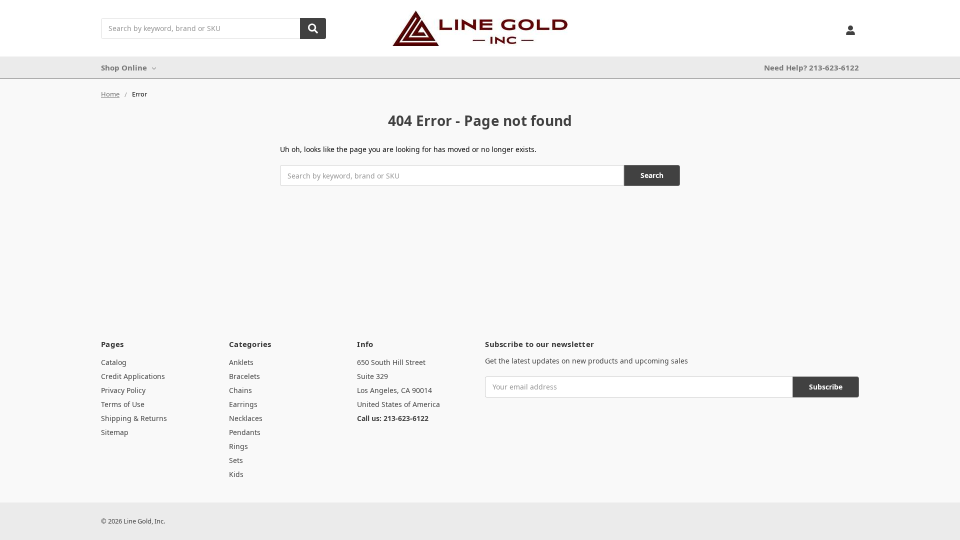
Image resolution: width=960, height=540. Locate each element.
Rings (238, 446)
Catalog (113, 362)
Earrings (243, 404)
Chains (240, 390)
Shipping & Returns (134, 418)
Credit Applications (133, 376)
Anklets (241, 362)
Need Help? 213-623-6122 (811, 67)
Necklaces (245, 418)
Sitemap (114, 432)
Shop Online (124, 67)
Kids (236, 474)
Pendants (244, 432)
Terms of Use (122, 404)
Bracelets (244, 376)
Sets (236, 460)
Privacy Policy (123, 390)
